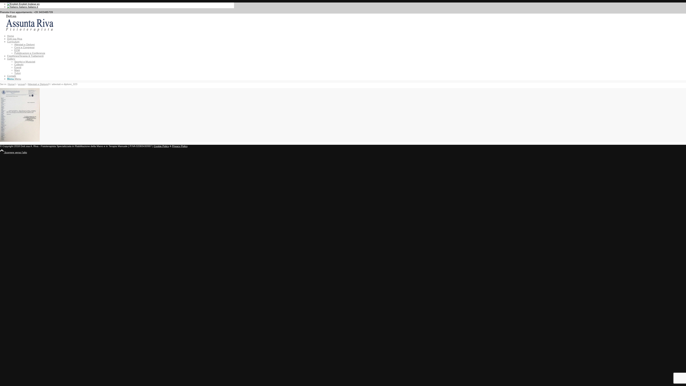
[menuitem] (120, 35)
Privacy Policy (180, 146)
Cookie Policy (161, 146)
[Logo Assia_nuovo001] (27, 30)
